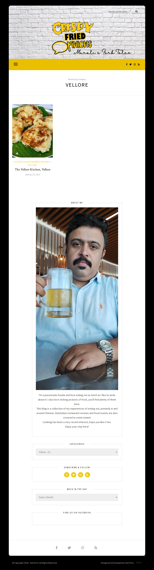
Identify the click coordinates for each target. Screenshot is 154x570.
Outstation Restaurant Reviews (32, 161)
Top (138, 563)
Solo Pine (34, 562)
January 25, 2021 (32, 174)
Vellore (32, 165)
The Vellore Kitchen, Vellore (32, 169)
